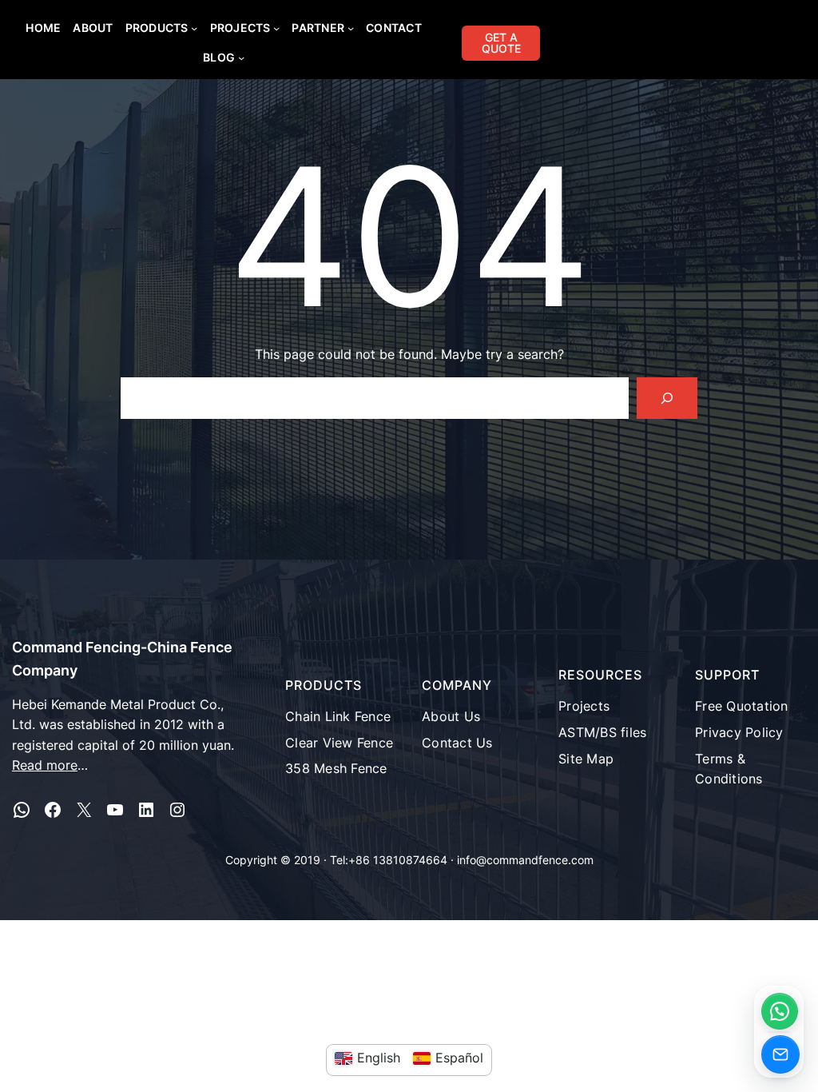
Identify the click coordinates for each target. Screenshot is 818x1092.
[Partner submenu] (350, 28)
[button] (779, 1011)
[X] (83, 809)
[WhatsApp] (21, 809)
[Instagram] (177, 809)
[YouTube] (115, 809)
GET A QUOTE (501, 42)
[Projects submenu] (276, 28)
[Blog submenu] (241, 57)
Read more (44, 765)
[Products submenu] (194, 28)
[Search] (667, 398)
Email (780, 1054)
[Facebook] (52, 809)
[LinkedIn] (146, 809)
